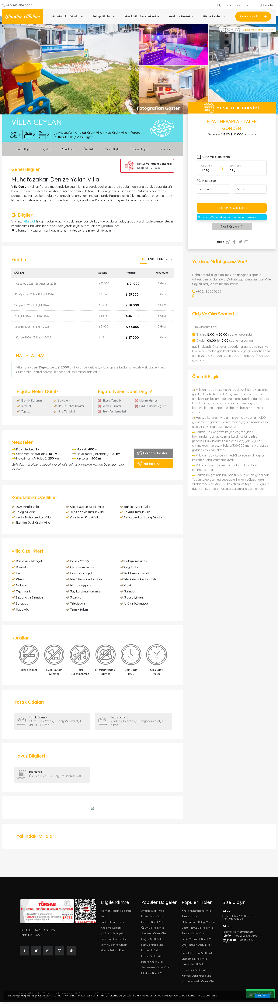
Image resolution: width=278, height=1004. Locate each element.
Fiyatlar (46, 149)
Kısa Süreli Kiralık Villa (194, 970)
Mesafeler (67, 149)
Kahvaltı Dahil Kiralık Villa (196, 975)
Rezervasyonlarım (251, 16)
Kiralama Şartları (111, 927)
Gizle (249, 995)
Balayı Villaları (102, 16)
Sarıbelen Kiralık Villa (153, 933)
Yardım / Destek (179, 16)
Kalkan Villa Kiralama (154, 916)
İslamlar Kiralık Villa (152, 922)
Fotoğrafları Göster (158, 108)
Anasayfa (65, 132)
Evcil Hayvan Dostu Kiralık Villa (197, 946)
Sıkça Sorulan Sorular (113, 939)
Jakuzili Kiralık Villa (193, 964)
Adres (238, 915)
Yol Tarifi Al (151, 464)
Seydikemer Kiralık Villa (155, 967)
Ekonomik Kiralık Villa (194, 958)
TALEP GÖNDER (231, 208)
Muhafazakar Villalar (66, 16)
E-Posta (238, 929)
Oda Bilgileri (113, 149)
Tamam (262, 995)
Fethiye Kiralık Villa (152, 944)
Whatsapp (237, 941)
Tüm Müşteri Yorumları (114, 944)
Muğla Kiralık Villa (151, 939)
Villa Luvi (29, 221)
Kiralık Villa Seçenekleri (140, 16)
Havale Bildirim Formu (114, 950)
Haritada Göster (155, 453)
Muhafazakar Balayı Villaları (198, 922)
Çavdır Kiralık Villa (151, 956)
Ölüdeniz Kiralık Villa (153, 973)
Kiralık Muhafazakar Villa (196, 910)
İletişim (105, 916)
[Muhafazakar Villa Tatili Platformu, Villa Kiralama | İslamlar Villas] (22, 16)
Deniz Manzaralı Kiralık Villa (198, 939)
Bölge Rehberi (212, 16)
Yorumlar (164, 149)
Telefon (239, 935)
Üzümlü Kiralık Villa (152, 927)
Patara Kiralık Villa (152, 961)
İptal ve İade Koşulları (113, 933)
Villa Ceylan (85, 137)
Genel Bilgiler (23, 149)
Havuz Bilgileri (139, 149)
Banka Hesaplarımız (112, 922)
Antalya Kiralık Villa (88, 132)
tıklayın (106, 230)
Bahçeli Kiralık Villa (193, 933)
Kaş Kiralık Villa (116, 132)
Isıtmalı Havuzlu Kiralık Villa (198, 981)
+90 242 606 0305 (19, 5)
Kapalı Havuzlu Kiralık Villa (197, 953)
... (197, 296)
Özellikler (89, 149)
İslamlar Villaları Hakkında (116, 910)
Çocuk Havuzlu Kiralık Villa (197, 927)
